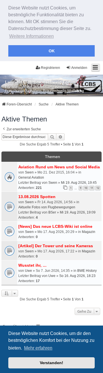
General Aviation (31, 177)
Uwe (28, 271)
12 (97, 188)
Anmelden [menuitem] (79, 68)
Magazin (88, 232)
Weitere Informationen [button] (31, 36)
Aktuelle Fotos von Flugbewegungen (46, 207)
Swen (29, 172)
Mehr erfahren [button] (38, 348)
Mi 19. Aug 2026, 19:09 (78, 212)
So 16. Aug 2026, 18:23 (77, 276)
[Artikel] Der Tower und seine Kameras (55, 246)
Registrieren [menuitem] (50, 68)
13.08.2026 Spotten (37, 196)
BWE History (87, 271)
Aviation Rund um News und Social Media (59, 167)
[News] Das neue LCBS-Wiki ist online (55, 226)
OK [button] (52, 51)
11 (91, 188)
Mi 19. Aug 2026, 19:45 (79, 183)
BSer (52, 212)
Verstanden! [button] (51, 362)
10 (85, 188)
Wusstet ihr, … (32, 265)
